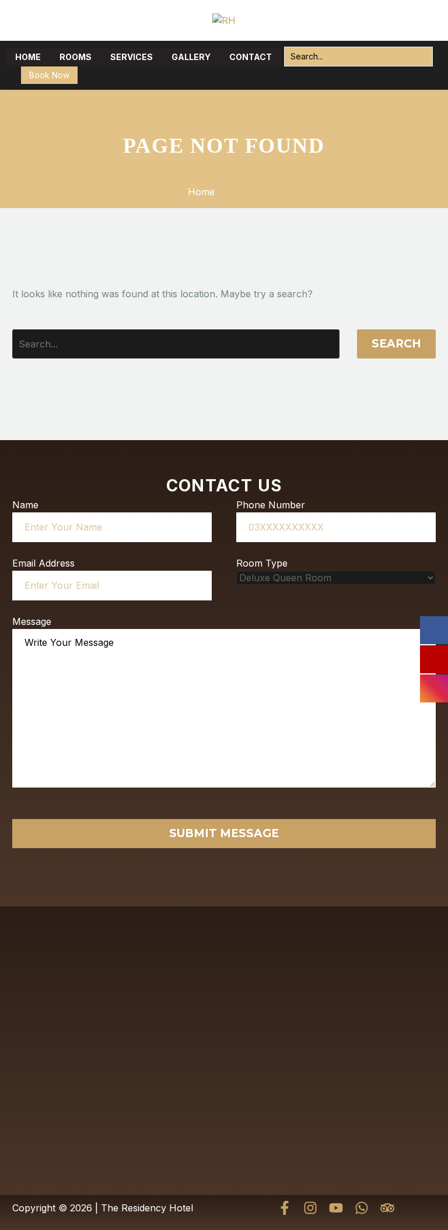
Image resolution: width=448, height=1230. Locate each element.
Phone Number (270, 505)
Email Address (43, 563)
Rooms (76, 57)
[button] (420, 56)
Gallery (191, 57)
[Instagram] (310, 1208)
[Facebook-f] (285, 1208)
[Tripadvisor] (387, 1208)
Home (28, 57)
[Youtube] (336, 1208)
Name (25, 505)
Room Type (262, 563)
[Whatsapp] (362, 1208)
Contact (250, 57)
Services (131, 57)
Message (31, 621)
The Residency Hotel (147, 1208)
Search (396, 343)
